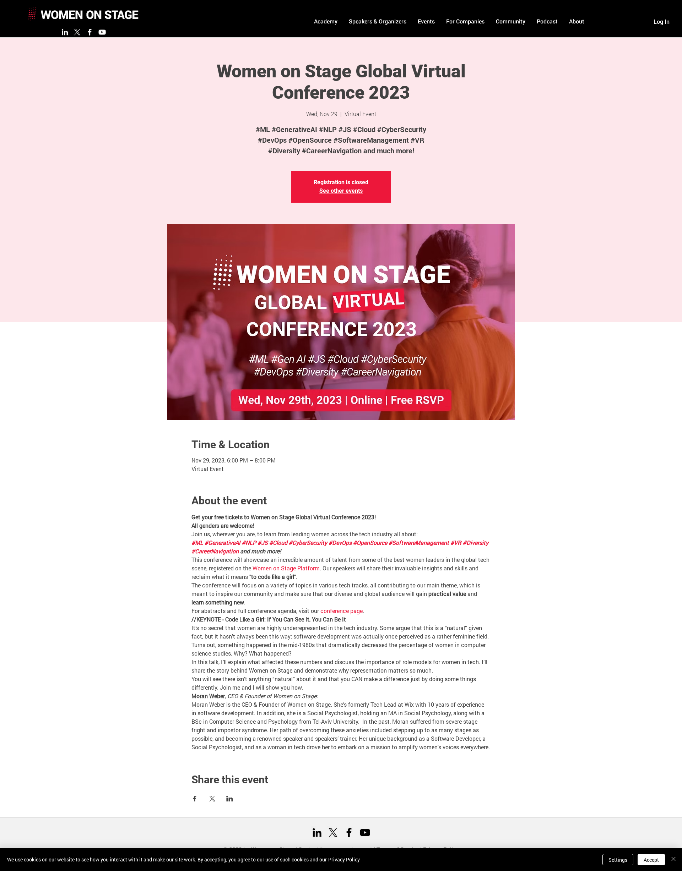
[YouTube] (102, 32)
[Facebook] (89, 32)
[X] (77, 32)
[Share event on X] (212, 798)
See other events (341, 190)
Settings (617, 859)
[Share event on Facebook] (194, 798)
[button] (325, 21)
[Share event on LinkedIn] (229, 798)
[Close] (673, 859)
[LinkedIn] (64, 32)
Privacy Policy (344, 859)
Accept (651, 859)
